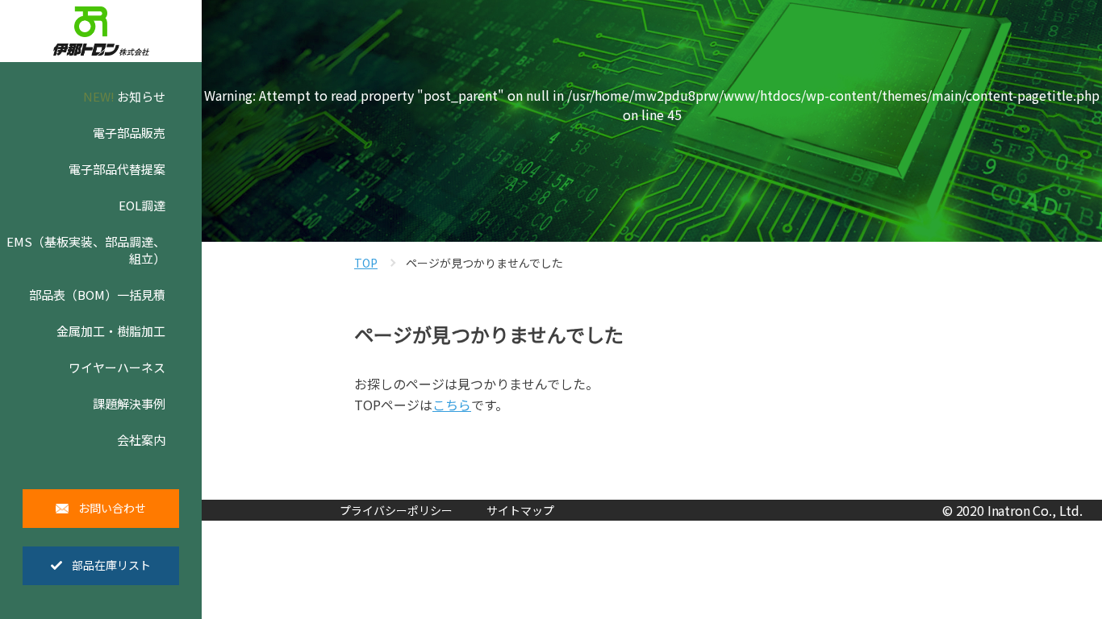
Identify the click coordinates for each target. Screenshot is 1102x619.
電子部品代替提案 (117, 168)
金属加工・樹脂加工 (110, 330)
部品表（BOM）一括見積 (97, 294)
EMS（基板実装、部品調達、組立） (85, 250)
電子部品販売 (129, 132)
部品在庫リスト (111, 565)
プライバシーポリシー (396, 510)
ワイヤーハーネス (117, 367)
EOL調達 (142, 205)
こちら (451, 404)
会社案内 (141, 439)
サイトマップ (520, 510)
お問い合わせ (112, 508)
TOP (366, 263)
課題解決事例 (129, 403)
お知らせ (124, 96)
